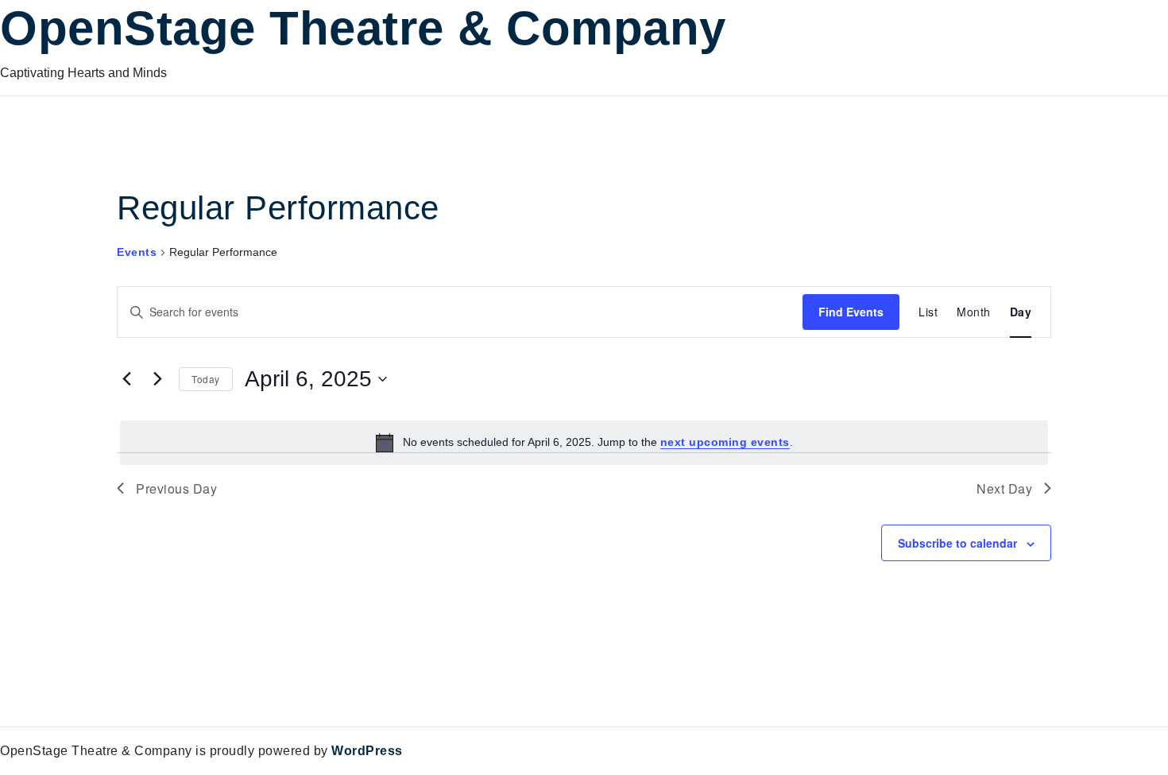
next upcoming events (725, 442)
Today (205, 379)
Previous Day (176, 488)
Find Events (851, 312)
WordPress (367, 751)
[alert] (584, 442)
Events (137, 252)
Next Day (1004, 488)
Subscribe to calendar (957, 543)
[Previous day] (126, 379)
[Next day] (157, 379)
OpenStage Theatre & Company (363, 28)
